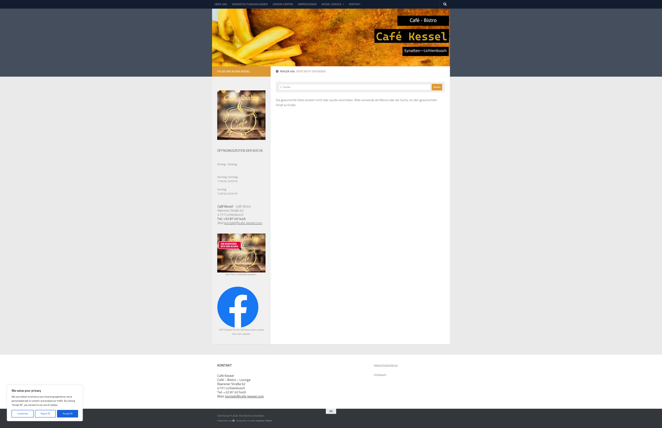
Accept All (67, 413)
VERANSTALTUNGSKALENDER (250, 4)
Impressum (380, 374)
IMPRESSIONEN (307, 4)
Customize (22, 413)
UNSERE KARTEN (283, 4)
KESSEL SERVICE (332, 4)
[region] (45, 403)
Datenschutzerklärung (386, 365)
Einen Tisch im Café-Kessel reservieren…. (241, 274)
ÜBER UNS (220, 4)
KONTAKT (354, 4)
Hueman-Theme (264, 420)
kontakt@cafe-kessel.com (243, 223)
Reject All (45, 413)
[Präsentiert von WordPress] (233, 421)
